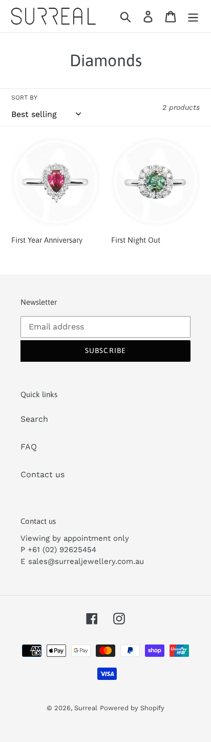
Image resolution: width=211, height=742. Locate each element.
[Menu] (193, 16)
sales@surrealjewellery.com (80, 561)
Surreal (85, 708)
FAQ (28, 447)
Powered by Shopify (132, 708)
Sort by (24, 97)
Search (34, 419)
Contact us (42, 474)
